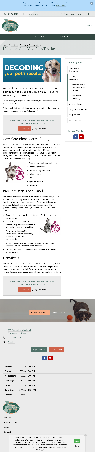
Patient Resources (36, 36)
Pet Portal (64, 14)
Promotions (80, 14)
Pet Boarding (75, 120)
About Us (63, 36)
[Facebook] (75, 136)
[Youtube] (81, 136)
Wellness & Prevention (74, 69)
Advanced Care (75, 104)
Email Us (11, 342)
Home (5, 45)
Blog (89, 14)
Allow (77, 441)
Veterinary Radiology (76, 97)
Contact (84, 36)
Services (10, 36)
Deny (77, 446)
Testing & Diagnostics (29, 45)
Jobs (72, 14)
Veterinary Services (76, 62)
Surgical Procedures (78, 109)
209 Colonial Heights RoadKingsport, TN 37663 (19, 331)
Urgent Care (74, 115)
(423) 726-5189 (39, 128)
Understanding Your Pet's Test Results (78, 87)
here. (42, 450)
